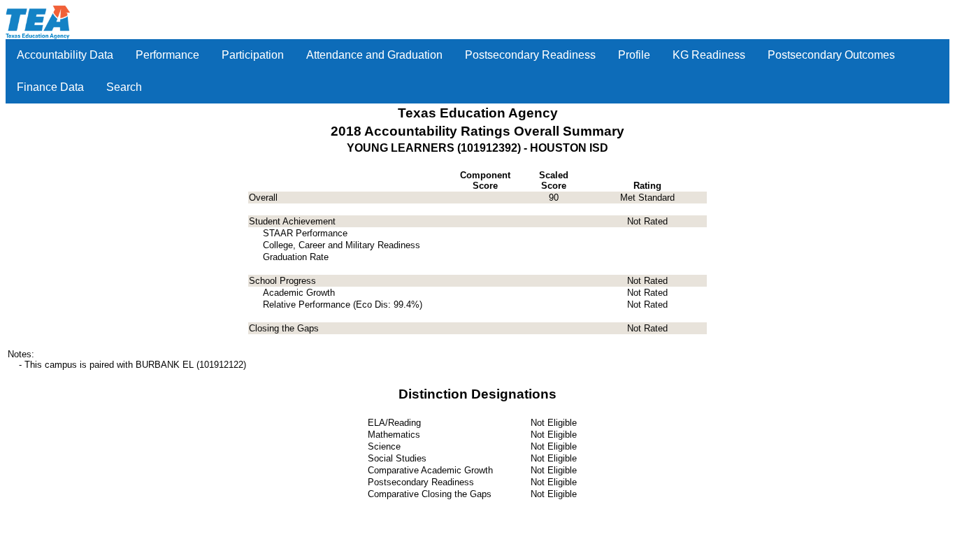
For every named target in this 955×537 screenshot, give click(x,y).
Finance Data (50, 87)
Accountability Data (65, 55)
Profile (634, 55)
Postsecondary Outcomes (831, 55)
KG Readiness (709, 55)
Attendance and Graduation (374, 55)
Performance (167, 55)
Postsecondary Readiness (530, 55)
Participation (253, 55)
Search (124, 87)
